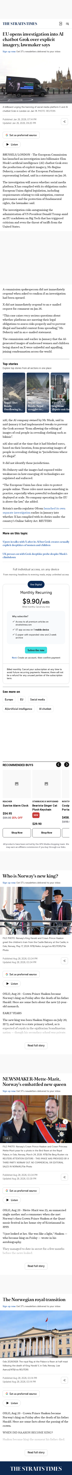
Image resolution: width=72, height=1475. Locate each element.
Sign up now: (9, 51)
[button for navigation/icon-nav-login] (60, 24)
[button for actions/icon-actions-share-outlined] (64, 121)
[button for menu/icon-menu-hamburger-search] (67, 23)
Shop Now (16, 832)
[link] (20, 24)
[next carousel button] (65, 1121)
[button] (60, 24)
